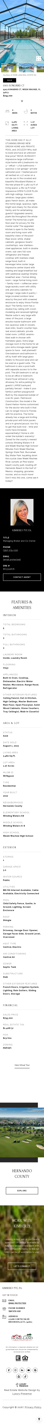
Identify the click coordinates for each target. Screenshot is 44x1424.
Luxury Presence (22, 1393)
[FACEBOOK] (8, 1370)
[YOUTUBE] (28, 1370)
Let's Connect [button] (22, 1266)
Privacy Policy (33, 1407)
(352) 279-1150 (10, 550)
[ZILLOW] (18, 1376)
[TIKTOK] (25, 1376)
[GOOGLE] (35, 1370)
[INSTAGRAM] (15, 1370)
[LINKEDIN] (22, 1370)
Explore (22, 1191)
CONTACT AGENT (22, 577)
